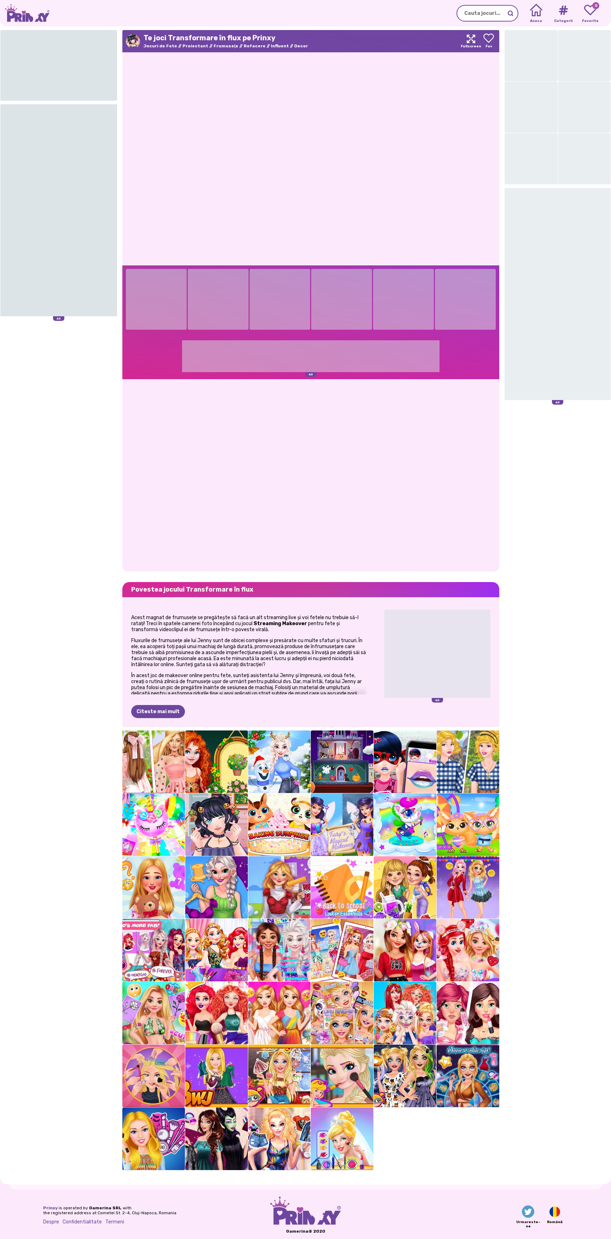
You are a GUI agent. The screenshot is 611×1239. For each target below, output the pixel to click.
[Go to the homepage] (25, 13)
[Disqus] (310, 474)
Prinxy (50, 1207)
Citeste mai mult (158, 712)
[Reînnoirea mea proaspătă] (468, 1013)
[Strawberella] (153, 761)
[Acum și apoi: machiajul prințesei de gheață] (342, 1076)
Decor (301, 45)
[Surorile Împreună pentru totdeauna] (342, 950)
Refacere (255, 45)
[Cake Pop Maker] (153, 824)
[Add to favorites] (488, 41)
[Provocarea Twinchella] (468, 824)
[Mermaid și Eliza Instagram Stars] (153, 950)
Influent (280, 45)
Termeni (114, 1222)
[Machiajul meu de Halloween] (405, 1076)
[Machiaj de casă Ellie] (153, 1139)
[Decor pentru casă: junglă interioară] (216, 761)
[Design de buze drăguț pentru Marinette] (405, 761)
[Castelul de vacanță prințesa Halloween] (342, 761)
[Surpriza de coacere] (279, 824)
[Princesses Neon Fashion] (279, 950)
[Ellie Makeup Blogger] (216, 1076)
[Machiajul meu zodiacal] (468, 1076)
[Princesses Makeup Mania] (216, 1013)
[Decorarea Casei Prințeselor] (405, 950)
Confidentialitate (82, 1222)
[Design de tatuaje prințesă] (153, 1013)
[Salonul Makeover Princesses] (405, 1013)
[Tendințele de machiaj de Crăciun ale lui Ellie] (279, 1076)
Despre (51, 1222)
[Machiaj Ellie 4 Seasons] (279, 1139)
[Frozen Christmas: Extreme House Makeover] (279, 761)
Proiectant (195, 45)
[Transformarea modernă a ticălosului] (216, 1139)
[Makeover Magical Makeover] (342, 824)
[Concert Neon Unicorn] (405, 824)
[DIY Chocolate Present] (468, 950)
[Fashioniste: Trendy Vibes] (216, 887)
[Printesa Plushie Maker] (153, 887)
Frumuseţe (226, 45)
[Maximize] (471, 41)
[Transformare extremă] (153, 1076)
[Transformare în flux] (216, 824)
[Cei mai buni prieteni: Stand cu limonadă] (405, 887)
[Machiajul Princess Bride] (342, 1139)
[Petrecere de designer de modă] (216, 950)
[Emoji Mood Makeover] (468, 887)
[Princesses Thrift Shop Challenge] (468, 761)
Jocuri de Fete (160, 45)
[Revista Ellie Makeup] (342, 1013)
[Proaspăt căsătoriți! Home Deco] (279, 887)
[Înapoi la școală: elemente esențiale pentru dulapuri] (342, 887)
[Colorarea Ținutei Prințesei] (279, 1013)
